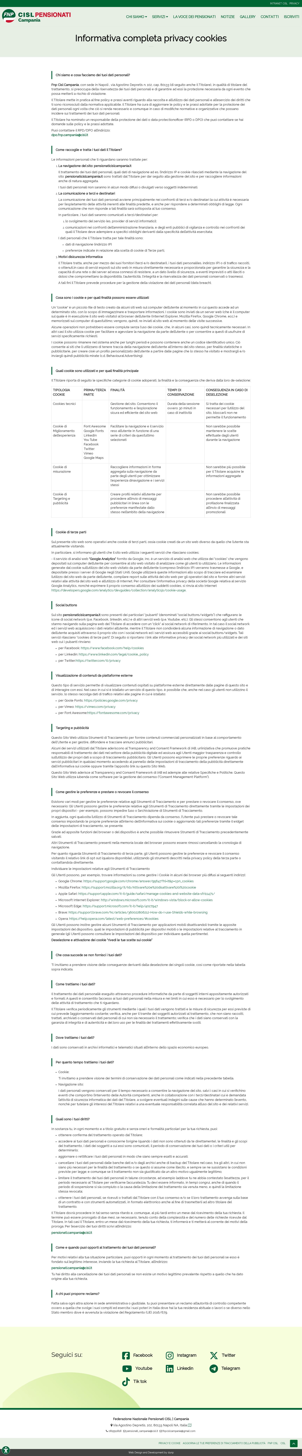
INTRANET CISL (279, 3)
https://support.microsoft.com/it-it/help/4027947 (120, 906)
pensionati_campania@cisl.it (142, 1431)
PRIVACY (294, 3)
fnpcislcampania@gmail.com (178, 1431)
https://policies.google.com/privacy (111, 700)
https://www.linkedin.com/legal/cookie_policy (114, 654)
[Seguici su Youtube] (127, 1372)
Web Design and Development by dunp (151, 1452)
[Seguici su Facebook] (126, 1359)
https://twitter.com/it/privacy (98, 660)
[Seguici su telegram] (214, 1372)
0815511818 (114, 1431)
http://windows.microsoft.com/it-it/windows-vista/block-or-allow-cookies (157, 900)
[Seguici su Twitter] (214, 1359)
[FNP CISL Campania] (37, 16)
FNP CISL (273, 1443)
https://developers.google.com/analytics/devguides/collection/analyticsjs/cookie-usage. (118, 590)
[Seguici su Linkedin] (170, 1372)
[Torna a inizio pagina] (294, 1443)
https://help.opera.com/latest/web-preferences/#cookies (114, 918)
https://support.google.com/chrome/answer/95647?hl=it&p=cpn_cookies (138, 881)
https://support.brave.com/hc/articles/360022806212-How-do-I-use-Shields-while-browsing (138, 912)
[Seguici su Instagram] (170, 1359)
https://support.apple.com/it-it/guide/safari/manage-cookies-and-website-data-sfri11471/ (146, 894)
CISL (283, 1443)
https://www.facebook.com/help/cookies (112, 648)
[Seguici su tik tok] (126, 1385)
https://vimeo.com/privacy (95, 707)
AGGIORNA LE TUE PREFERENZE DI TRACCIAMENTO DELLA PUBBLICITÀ (224, 1443)
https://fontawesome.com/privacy (113, 713)
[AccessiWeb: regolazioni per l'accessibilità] (6, 1450)
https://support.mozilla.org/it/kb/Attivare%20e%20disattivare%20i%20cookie (139, 887)
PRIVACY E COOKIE (169, 1443)
